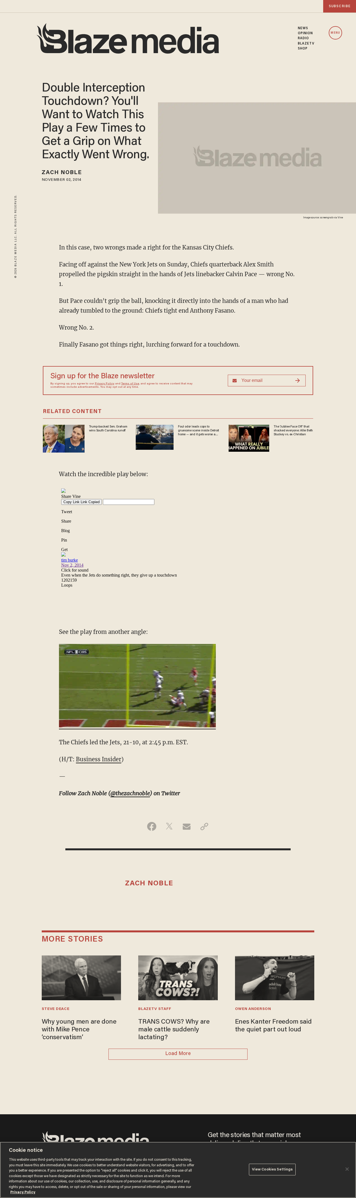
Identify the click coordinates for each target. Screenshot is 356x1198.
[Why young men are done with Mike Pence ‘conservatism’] (81, 977)
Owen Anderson (253, 1009)
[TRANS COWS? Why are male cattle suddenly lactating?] (178, 977)
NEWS (303, 28)
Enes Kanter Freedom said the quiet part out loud (273, 1026)
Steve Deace (56, 1009)
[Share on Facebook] (151, 826)
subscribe (339, 6)
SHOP (303, 48)
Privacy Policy (104, 383)
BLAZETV (306, 43)
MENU (335, 32)
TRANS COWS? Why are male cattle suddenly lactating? (174, 1030)
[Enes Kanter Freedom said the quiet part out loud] (275, 977)
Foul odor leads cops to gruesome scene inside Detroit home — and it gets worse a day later (198, 431)
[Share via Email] (186, 826)
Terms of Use (130, 383)
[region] (178, 1170)
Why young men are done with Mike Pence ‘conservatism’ (79, 1030)
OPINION (305, 33)
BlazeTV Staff (154, 1009)
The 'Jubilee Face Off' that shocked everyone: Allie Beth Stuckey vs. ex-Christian (293, 430)
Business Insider (98, 759)
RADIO (303, 38)
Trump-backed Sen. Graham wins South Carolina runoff (108, 428)
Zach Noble (62, 173)
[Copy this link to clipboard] (204, 826)
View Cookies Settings (272, 1169)
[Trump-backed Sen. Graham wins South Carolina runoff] (64, 438)
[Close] (347, 1169)
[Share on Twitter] (169, 826)
